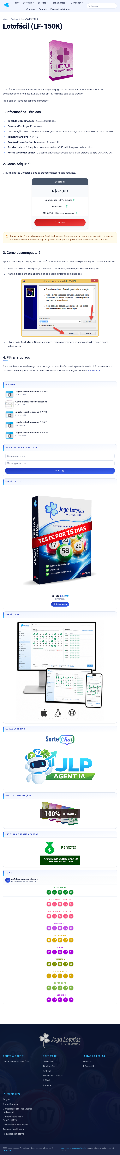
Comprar (60, 222)
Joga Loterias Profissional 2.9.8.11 (31, 422)
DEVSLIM (7, 1151)
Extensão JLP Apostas (53, 1075)
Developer (76, 2)
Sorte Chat (88, 1061)
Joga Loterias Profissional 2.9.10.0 (31, 391)
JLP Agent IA (88, 1066)
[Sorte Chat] (60, 739)
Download (48, 1061)
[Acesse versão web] (60, 670)
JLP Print (47, 1071)
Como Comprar (10, 1104)
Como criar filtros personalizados (31, 401)
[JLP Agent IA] (60, 767)
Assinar (61, 470)
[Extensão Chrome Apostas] (60, 852)
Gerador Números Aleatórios (16, 1061)
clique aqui (94, 370)
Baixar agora (61, 604)
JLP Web (46, 1080)
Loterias (42, 2)
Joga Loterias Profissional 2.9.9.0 (31, 412)
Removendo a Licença (13, 1129)
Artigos (6, 1099)
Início (5, 19)
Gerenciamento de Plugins (15, 1124)
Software (27, 2)
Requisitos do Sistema (13, 1134)
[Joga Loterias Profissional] (6, 5)
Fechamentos (58, 2)
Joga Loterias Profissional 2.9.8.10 (31, 432)
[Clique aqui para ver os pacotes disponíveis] (60, 813)
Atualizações (49, 1066)
